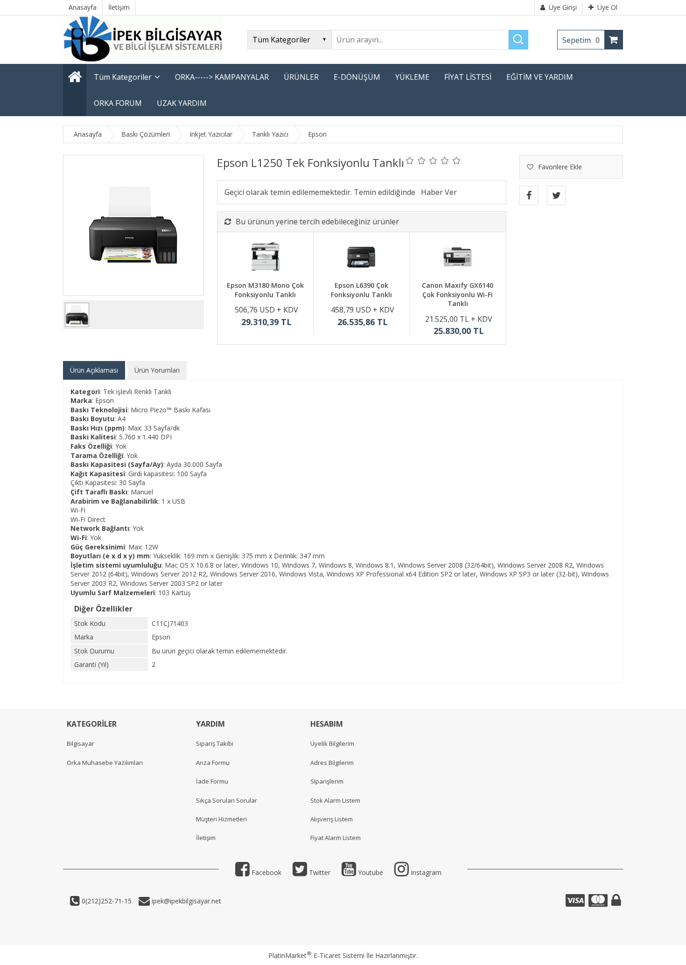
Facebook (265, 872)
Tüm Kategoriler (123, 77)
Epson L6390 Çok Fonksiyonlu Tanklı (361, 290)
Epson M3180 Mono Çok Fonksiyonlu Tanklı (265, 290)
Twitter (318, 872)
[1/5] (410, 160)
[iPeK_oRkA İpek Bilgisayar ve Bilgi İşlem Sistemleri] (143, 59)
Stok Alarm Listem (335, 800)
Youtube (369, 872)
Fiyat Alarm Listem (335, 837)
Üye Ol (607, 7)
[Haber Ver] (438, 192)
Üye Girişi (563, 7)
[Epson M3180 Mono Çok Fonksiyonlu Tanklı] (265, 258)
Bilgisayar (80, 743)
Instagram (425, 872)
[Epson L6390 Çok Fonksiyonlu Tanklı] (361, 258)
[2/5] (415, 160)
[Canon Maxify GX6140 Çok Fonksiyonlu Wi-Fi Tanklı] (457, 258)
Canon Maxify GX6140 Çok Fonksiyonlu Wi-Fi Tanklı (457, 294)
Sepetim (581, 40)
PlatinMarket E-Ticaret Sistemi (316, 955)
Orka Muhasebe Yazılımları (105, 762)
